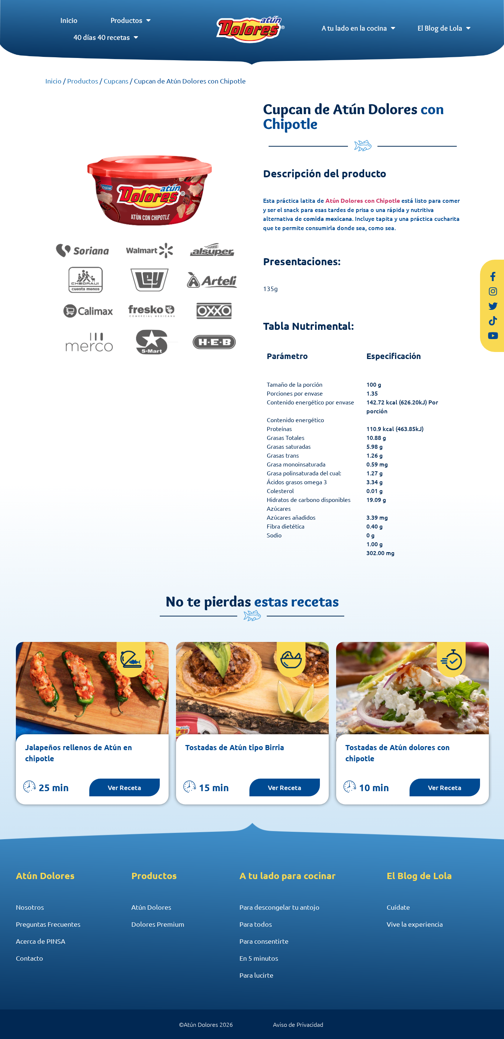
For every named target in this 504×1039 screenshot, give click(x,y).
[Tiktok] (493, 320)
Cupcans (116, 81)
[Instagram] (493, 291)
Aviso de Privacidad (298, 1024)
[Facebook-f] (493, 276)
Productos (126, 20)
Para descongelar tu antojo (279, 907)
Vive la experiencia (415, 924)
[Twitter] (493, 306)
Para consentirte (264, 941)
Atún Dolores (151, 907)
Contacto (29, 958)
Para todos (255, 924)
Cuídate (398, 907)
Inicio (69, 20)
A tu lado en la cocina (354, 28)
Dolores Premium (157, 924)
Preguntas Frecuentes (48, 924)
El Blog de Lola (440, 28)
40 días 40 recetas (101, 37)
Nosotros (30, 907)
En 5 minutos (258, 958)
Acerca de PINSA (40, 941)
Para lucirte (256, 975)
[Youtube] (493, 335)
